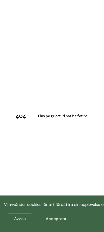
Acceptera (56, 218)
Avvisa (20, 218)
